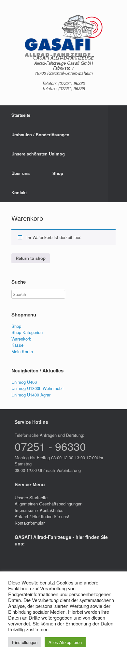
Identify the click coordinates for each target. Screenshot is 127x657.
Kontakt (19, 192)
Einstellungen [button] (24, 642)
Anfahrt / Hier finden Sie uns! (42, 516)
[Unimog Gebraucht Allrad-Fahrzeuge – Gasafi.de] (63, 36)
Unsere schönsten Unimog (38, 154)
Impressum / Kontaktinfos (39, 510)
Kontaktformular (30, 523)
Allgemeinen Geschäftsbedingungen (48, 504)
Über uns (20, 173)
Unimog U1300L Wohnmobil (37, 388)
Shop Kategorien (27, 332)
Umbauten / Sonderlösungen (40, 134)
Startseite (20, 115)
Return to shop (31, 258)
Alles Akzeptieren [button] (65, 642)
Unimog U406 (24, 382)
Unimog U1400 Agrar (30, 395)
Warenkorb (21, 339)
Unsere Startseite (31, 497)
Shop (57, 173)
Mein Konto (22, 351)
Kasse (17, 345)
